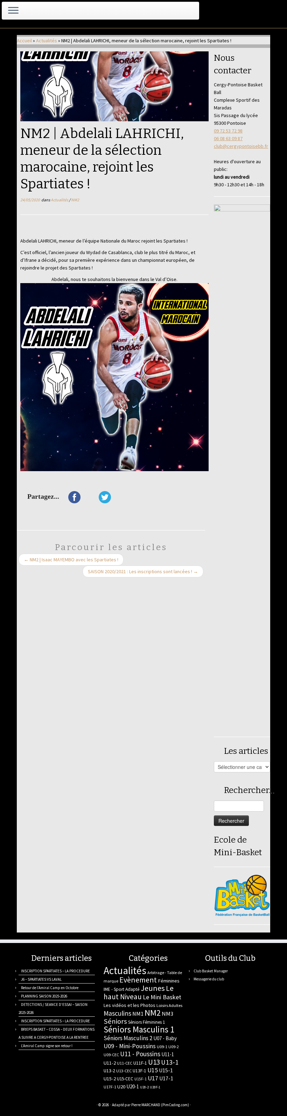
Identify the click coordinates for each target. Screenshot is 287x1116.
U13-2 (109, 1070)
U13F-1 (139, 1071)
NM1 (138, 1013)
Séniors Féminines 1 (146, 1022)
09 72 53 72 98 (228, 131)
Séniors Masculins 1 (139, 1029)
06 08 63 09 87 (228, 138)
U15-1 (166, 1070)
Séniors (115, 1021)
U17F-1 (110, 1086)
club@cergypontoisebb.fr (241, 146)
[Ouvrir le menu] (13, 11)
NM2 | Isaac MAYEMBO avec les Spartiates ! (71, 559)
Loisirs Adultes (169, 1005)
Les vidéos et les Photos (129, 1005)
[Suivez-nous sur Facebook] (47, 1105)
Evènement (138, 980)
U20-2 (144, 1087)
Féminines (169, 981)
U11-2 (110, 1063)
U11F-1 (140, 1063)
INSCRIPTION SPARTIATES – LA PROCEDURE (55, 971)
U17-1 (166, 1078)
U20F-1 (155, 1087)
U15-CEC (125, 1079)
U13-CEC (124, 1070)
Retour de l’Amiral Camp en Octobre (49, 987)
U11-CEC (124, 1063)
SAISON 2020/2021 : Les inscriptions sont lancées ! (143, 571)
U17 (153, 1078)
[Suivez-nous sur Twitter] (38, 1105)
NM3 (167, 1013)
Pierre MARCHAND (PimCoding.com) (160, 1104)
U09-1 (162, 1046)
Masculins (117, 1013)
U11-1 (167, 1054)
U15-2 (110, 1078)
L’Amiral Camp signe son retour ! (46, 1045)
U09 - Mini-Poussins (130, 1046)
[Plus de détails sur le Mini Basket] (242, 895)
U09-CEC (111, 1054)
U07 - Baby (165, 1038)
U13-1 (169, 1062)
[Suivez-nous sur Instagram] (56, 1105)
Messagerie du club (209, 979)
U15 (152, 1070)
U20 (121, 1086)
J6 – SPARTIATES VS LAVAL (41, 979)
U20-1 (132, 1086)
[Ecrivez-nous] (30, 1105)
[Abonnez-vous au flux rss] (21, 1105)
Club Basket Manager (211, 971)
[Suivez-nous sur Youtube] (65, 1105)
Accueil (24, 40)
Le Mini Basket (162, 997)
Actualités (46, 40)
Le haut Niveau (139, 992)
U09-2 (173, 1046)
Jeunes (153, 988)
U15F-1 (140, 1079)
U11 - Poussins (140, 1054)
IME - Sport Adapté (122, 989)
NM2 (75, 199)
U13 (154, 1062)
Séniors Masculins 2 (128, 1038)
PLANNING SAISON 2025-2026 (44, 996)
